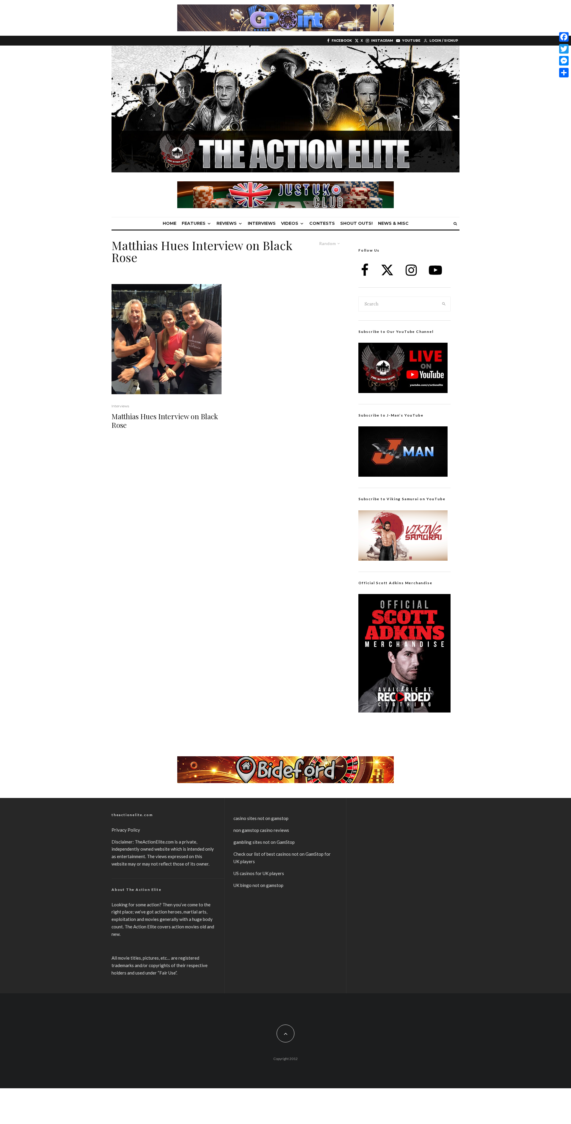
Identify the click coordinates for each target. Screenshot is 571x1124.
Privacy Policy (126, 830)
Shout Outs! (356, 223)
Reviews (227, 223)
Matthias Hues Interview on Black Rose (165, 420)
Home (169, 223)
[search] (444, 304)
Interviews (262, 223)
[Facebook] (564, 37)
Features (194, 223)
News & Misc (393, 223)
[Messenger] (564, 61)
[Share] (564, 73)
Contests (322, 223)
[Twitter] (564, 49)
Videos (289, 223)
